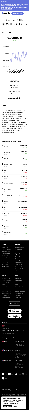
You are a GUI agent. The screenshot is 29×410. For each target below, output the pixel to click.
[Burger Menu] (26, 13)
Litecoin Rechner (6, 282)
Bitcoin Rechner (6, 278)
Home (8, 20)
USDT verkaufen (6, 251)
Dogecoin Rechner (7, 293)
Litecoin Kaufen (6, 253)
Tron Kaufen (5, 264)
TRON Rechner (6, 295)
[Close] (27, 2)
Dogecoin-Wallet (19, 269)
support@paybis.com (8, 333)
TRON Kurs (18, 295)
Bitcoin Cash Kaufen (7, 258)
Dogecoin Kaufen (6, 266)
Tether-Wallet (18, 264)
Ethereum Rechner (6, 280)
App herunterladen (18, 13)
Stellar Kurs (18, 289)
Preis (13, 20)
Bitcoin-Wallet (18, 256)
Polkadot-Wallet (19, 271)
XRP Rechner (5, 285)
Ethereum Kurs (19, 280)
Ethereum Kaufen (6, 249)
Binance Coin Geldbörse (18, 259)
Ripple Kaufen (5, 255)
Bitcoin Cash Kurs (19, 287)
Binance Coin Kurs (20, 291)
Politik (15, 406)
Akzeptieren (7, 406)
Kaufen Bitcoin (6, 247)
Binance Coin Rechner (8, 291)
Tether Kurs (18, 297)
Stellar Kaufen (5, 260)
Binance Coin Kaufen (7, 262)
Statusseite (15, 303)
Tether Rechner (6, 297)
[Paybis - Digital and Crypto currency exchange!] (6, 13)
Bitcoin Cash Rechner (7, 287)
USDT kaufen (18, 249)
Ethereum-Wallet (19, 262)
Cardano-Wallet (19, 266)
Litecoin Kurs (18, 282)
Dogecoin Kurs (19, 293)
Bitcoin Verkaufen (19, 247)
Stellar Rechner (6, 289)
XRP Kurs (17, 285)
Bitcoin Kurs (18, 278)
